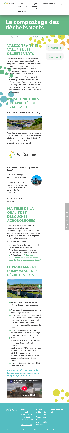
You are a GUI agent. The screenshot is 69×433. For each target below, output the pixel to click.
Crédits (22, 430)
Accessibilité (32, 430)
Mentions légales (11, 430)
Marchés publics (44, 430)
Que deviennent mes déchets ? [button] (22, 7)
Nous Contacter (26, 425)
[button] (60, 3)
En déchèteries (53, 56)
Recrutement (57, 430)
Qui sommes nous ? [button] (35, 6)
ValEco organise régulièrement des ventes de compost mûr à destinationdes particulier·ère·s (24, 257)
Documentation (49, 4)
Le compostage (53, 47)
